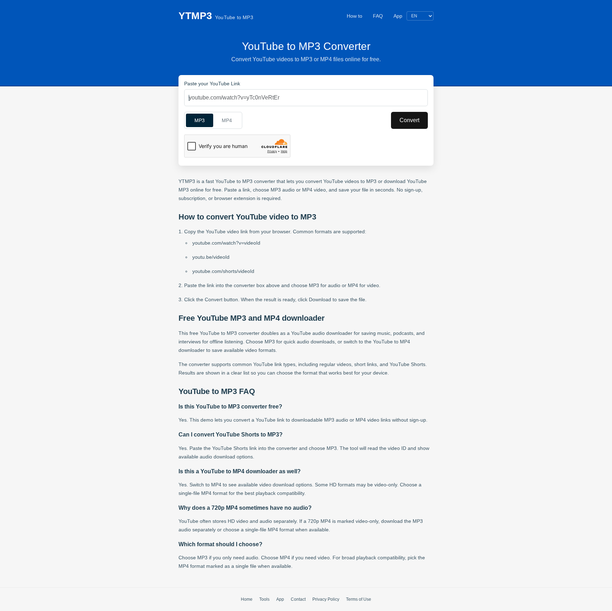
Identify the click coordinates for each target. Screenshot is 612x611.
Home (247, 599)
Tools (264, 599)
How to (354, 16)
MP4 (227, 120)
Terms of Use (358, 599)
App (397, 16)
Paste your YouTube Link (212, 83)
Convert (409, 120)
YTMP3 (215, 15)
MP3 (199, 120)
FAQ (378, 16)
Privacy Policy (325, 599)
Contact (298, 599)
